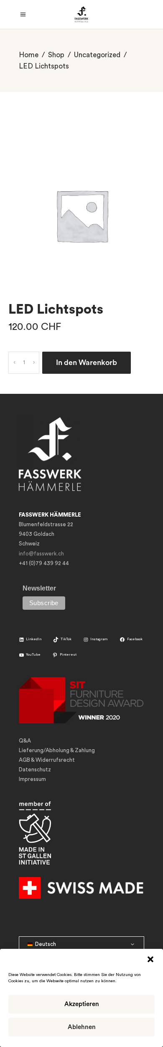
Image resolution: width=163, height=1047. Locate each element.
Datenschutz (35, 769)
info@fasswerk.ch (41, 553)
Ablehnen (82, 1027)
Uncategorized (97, 54)
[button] (150, 959)
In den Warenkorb (86, 362)
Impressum (32, 779)
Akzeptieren (81, 1004)
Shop (56, 54)
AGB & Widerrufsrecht (47, 760)
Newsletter (39, 588)
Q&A (25, 740)
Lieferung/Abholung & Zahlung (57, 750)
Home (28, 54)
